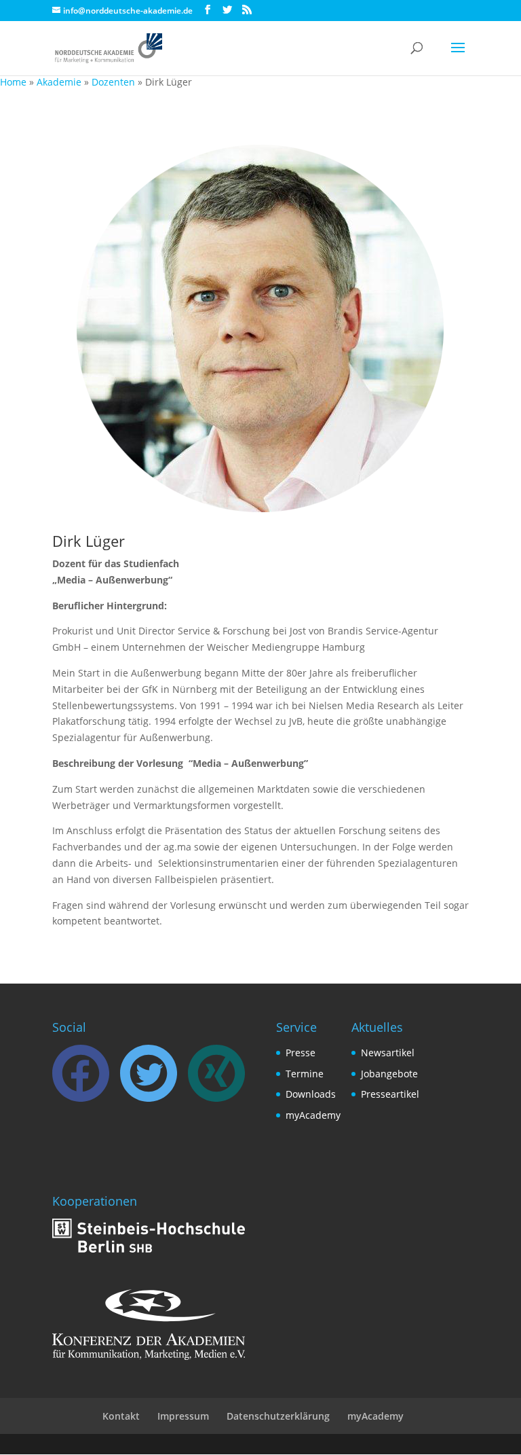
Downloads (311, 1094)
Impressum (183, 1415)
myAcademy (313, 1115)
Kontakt (121, 1415)
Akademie (59, 81)
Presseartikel (390, 1094)
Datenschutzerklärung (278, 1415)
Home (13, 81)
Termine (305, 1073)
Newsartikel (387, 1052)
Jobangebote (389, 1073)
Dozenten (113, 81)
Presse (300, 1052)
